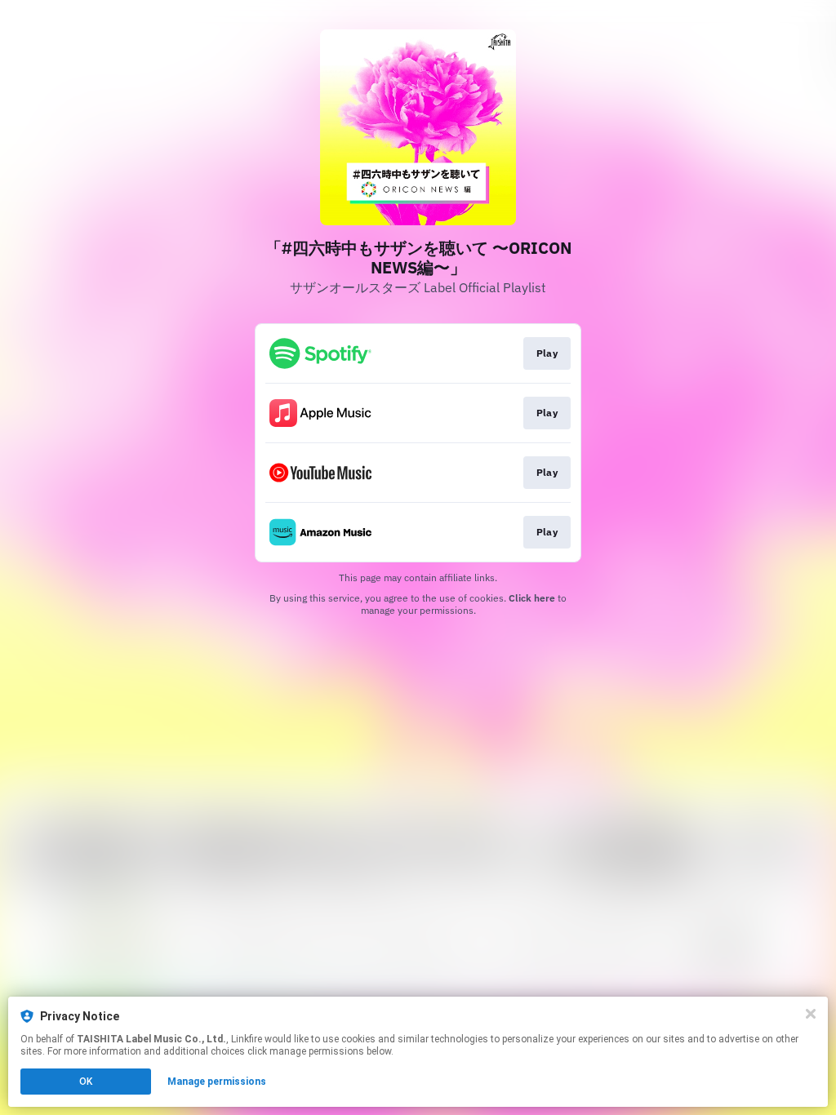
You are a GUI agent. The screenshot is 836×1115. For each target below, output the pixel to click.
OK (85, 1081)
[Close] (811, 1014)
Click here (532, 598)
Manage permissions (216, 1081)
